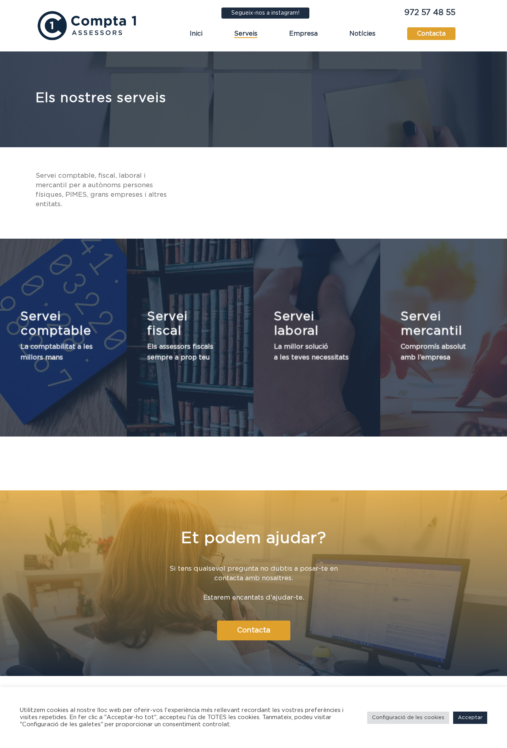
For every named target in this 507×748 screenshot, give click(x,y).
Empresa (303, 33)
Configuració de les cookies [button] (408, 717)
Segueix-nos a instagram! (265, 13)
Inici (196, 33)
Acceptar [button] (470, 717)
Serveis (245, 33)
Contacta (431, 33)
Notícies (362, 33)
